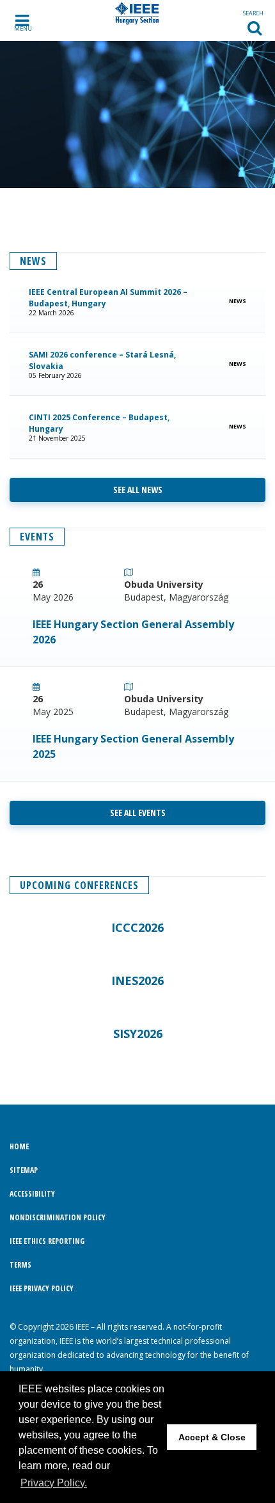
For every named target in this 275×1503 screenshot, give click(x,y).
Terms (20, 1264)
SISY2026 (137, 1033)
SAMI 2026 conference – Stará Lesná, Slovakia (102, 360)
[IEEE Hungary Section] (138, 13)
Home (19, 1146)
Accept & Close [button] (212, 1437)
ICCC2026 (137, 927)
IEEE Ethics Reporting (47, 1241)
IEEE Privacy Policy (42, 1288)
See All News (137, 490)
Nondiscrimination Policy (58, 1217)
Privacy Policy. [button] (53, 1482)
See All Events (138, 813)
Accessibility (32, 1193)
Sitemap (24, 1170)
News (236, 301)
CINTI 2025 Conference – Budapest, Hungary (99, 423)
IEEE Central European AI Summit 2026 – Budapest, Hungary (108, 298)
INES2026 (137, 980)
